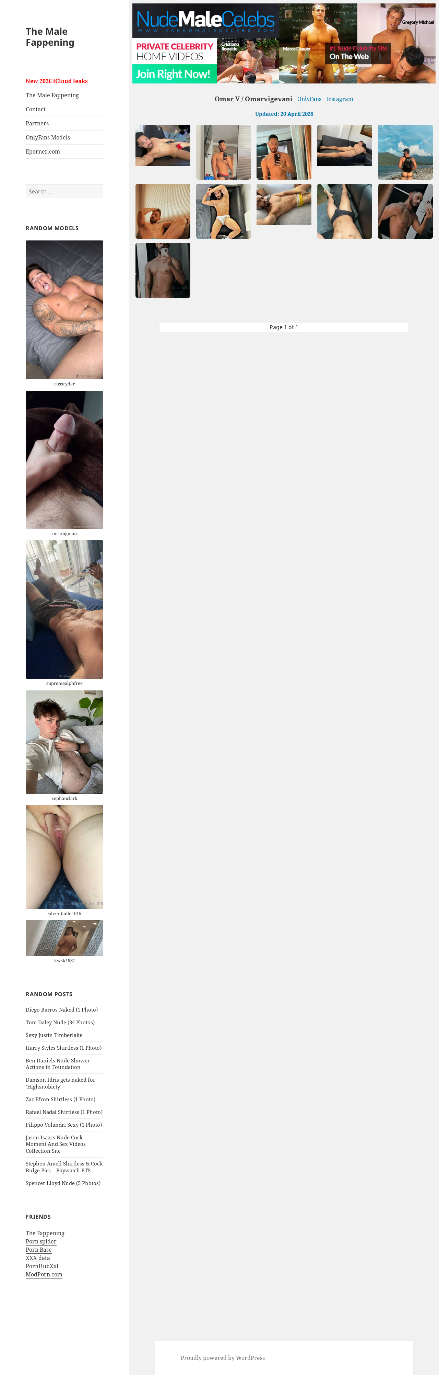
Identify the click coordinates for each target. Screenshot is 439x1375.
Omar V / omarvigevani (254, 98)
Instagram (339, 99)
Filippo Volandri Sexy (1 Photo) (64, 1124)
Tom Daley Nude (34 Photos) (60, 1022)
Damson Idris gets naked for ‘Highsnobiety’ (60, 1083)
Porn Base (39, 1249)
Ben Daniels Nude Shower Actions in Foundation (58, 1064)
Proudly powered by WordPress (223, 1358)
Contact (36, 109)
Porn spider (41, 1241)
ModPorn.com (44, 1274)
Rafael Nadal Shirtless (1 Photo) (64, 1111)
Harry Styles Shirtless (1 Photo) (64, 1047)
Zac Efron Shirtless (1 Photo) (60, 1099)
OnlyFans (309, 99)
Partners (37, 123)
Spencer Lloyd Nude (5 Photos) (63, 1183)
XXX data (38, 1258)
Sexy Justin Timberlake (54, 1035)
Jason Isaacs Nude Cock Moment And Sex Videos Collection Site (56, 1144)
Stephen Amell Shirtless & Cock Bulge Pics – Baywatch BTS (64, 1167)
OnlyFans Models (48, 137)
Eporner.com (43, 151)
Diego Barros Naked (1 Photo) (62, 1009)
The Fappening (45, 1233)
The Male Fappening (50, 36)
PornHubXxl (42, 1266)
